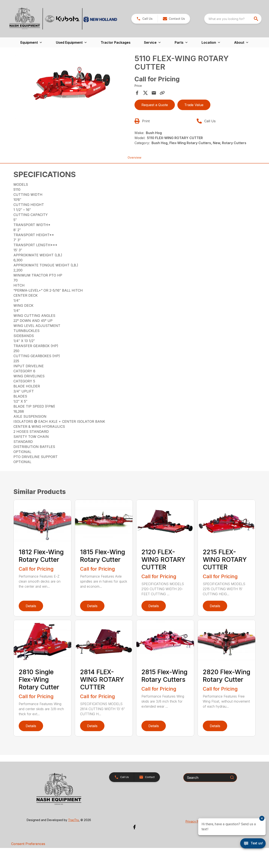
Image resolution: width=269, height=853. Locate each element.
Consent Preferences (28, 844)
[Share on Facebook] (137, 92)
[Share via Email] (153, 92)
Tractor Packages (116, 42)
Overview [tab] (134, 157)
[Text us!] (253, 844)
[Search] (232, 777)
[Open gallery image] (72, 86)
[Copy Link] (162, 92)
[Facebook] (134, 827)
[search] (256, 19)
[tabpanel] (72, 87)
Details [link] (31, 606)
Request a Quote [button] (154, 105)
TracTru (73, 820)
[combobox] (232, 19)
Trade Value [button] (193, 105)
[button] (144, 18)
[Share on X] (145, 92)
